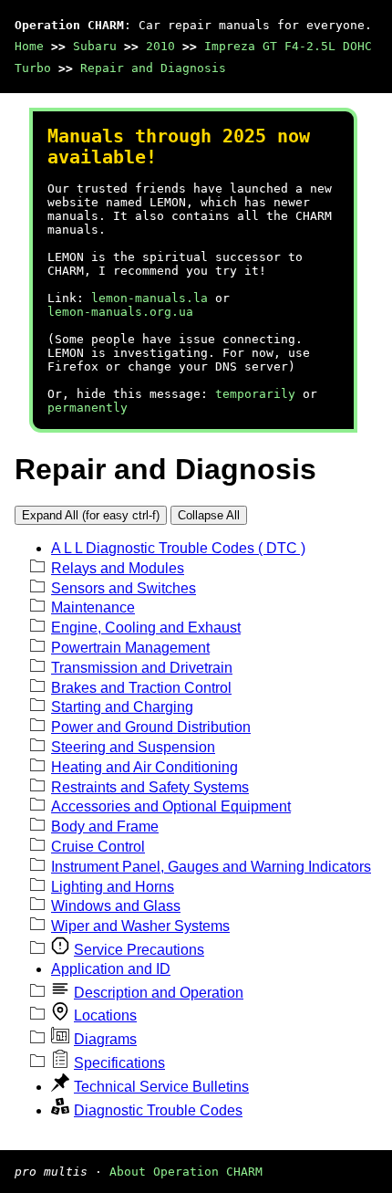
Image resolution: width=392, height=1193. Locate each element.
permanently (87, 407)
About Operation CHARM (186, 1171)
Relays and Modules (117, 568)
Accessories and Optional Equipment (171, 806)
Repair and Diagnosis (153, 68)
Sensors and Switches (123, 588)
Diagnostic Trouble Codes (158, 1110)
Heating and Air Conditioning (144, 767)
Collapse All (209, 515)
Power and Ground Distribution (151, 727)
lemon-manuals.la (149, 298)
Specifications (119, 1063)
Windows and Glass (116, 906)
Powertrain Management (130, 647)
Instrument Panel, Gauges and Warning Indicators (211, 866)
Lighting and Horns (112, 887)
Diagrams (105, 1039)
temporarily (255, 394)
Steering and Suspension (133, 747)
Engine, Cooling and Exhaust (146, 627)
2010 (160, 46)
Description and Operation (158, 992)
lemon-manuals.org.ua (120, 312)
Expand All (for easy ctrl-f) (91, 515)
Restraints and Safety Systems (150, 787)
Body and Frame (105, 826)
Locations (105, 1015)
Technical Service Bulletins (161, 1086)
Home (29, 46)
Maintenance (93, 607)
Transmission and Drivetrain (141, 667)
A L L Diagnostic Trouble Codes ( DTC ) (178, 548)
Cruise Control (98, 846)
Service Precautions (139, 950)
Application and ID (110, 969)
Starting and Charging (122, 707)
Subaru (95, 46)
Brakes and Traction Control (141, 688)
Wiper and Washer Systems (140, 926)
